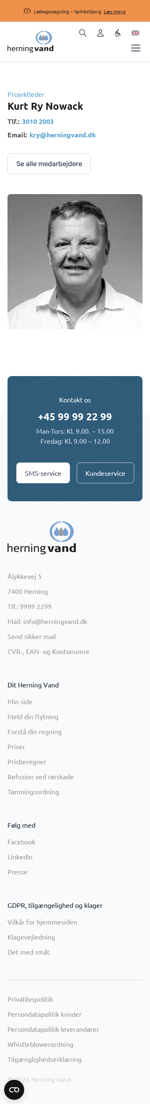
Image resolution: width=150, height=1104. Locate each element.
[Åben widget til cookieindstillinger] (14, 1090)
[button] (66, 11)
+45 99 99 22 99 (75, 416)
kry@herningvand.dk (63, 134)
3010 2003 (38, 121)
